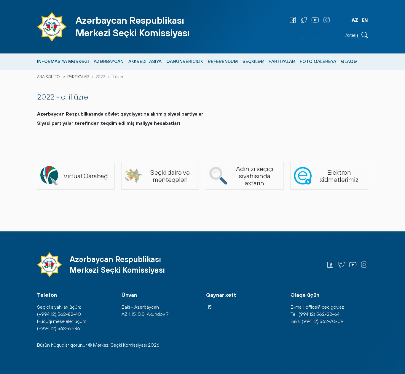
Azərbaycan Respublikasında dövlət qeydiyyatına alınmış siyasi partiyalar (120, 113)
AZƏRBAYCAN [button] (109, 61)
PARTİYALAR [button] (282, 61)
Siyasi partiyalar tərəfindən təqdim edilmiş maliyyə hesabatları (108, 123)
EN (365, 20)
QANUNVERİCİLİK (184, 61)
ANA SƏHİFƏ (48, 77)
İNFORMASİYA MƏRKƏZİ (63, 61)
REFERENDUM (223, 61)
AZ (355, 20)
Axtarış (364, 35)
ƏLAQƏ (349, 61)
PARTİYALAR (78, 77)
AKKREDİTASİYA (145, 61)
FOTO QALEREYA (318, 61)
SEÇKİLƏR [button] (253, 61)
